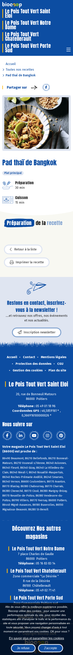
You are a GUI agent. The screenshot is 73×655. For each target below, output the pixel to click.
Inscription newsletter (39, 332)
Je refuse (23, 648)
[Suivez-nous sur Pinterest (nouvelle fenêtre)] (61, 436)
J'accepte (50, 648)
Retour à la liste (25, 249)
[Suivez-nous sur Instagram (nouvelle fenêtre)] (47, 436)
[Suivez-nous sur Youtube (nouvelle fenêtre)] (34, 436)
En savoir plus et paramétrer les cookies (36, 638)
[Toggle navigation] (68, 50)
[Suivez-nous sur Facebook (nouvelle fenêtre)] (7, 436)
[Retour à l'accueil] (17, 5)
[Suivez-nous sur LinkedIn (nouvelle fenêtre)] (21, 436)
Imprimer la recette (30, 262)
